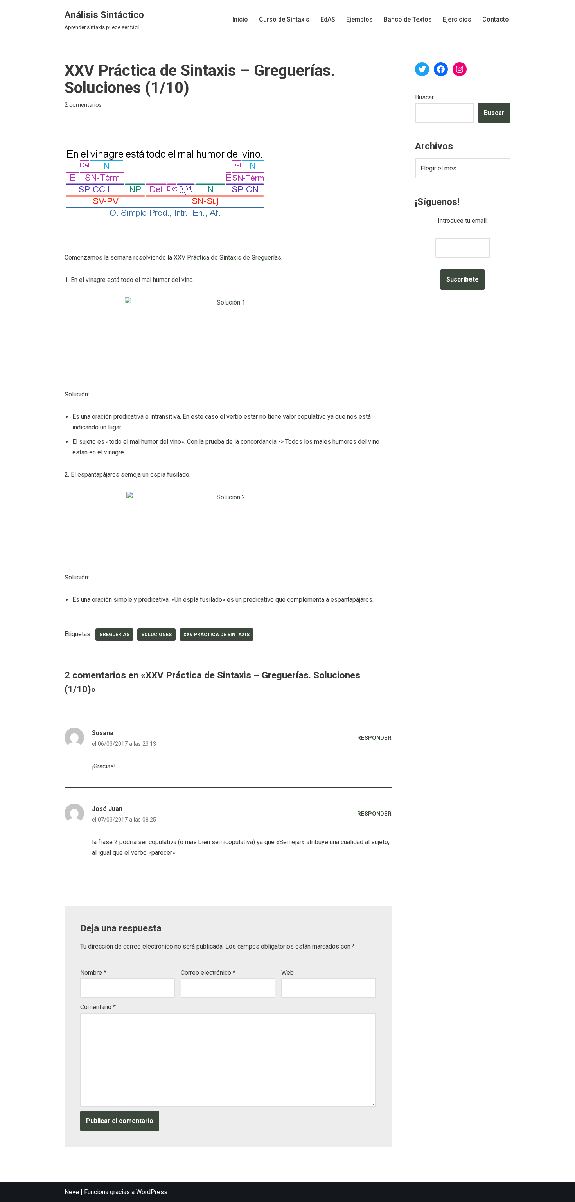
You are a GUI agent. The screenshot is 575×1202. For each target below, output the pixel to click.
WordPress (151, 1192)
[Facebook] (441, 69)
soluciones (156, 634)
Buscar (424, 97)
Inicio (240, 19)
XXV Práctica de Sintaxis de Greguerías (227, 257)
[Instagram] (460, 69)
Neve (72, 1192)
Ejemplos (359, 19)
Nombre (93, 972)
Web (287, 972)
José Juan (107, 809)
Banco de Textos (408, 19)
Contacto (495, 19)
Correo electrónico (208, 972)
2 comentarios (83, 105)
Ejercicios (457, 19)
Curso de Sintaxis (284, 19)
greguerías (114, 634)
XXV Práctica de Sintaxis (216, 634)
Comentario (98, 1007)
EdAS (327, 19)
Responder (374, 738)
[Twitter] (422, 69)
